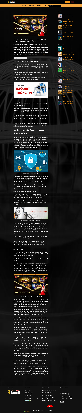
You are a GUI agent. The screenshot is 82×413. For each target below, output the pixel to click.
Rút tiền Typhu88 (28, 395)
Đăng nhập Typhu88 (29, 392)
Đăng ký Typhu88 (28, 390)
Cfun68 (48, 410)
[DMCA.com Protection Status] (28, 400)
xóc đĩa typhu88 (63, 398)
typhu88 (61, 391)
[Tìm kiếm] (60, 6)
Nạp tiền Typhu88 (28, 393)
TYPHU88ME (42, 54)
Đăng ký (72, 2)
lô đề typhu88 (69, 396)
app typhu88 (67, 391)
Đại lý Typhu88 (28, 397)
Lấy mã (50, 406)
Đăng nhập (67, 2)
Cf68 (46, 410)
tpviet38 (62, 401)
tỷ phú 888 (70, 398)
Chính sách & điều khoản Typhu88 (31, 398)
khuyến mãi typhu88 (64, 393)
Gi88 (51, 410)
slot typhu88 (62, 396)
